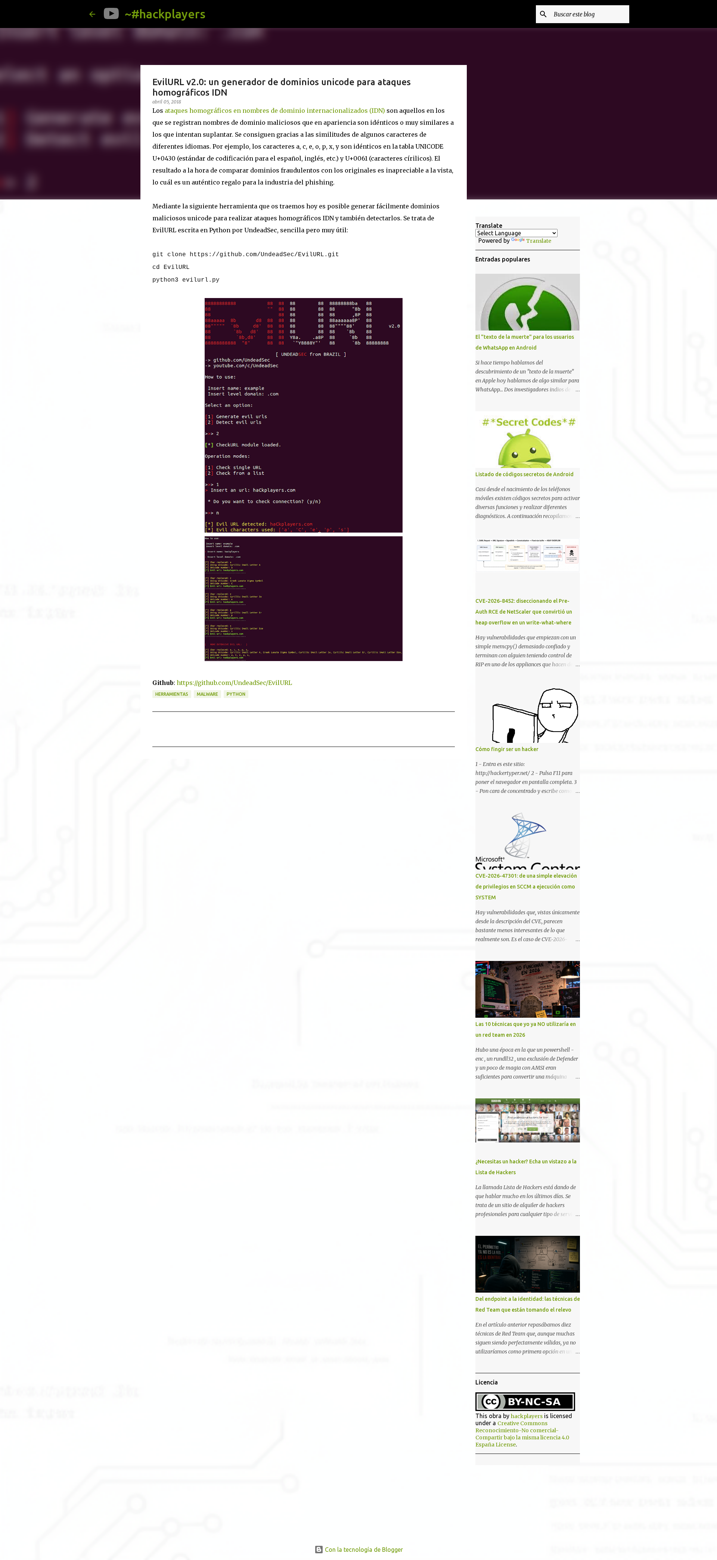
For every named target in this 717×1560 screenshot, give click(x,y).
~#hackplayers (165, 14)
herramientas (171, 694)
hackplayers (527, 1416)
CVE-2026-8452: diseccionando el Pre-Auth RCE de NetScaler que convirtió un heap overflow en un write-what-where (523, 612)
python (236, 694)
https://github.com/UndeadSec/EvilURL (234, 682)
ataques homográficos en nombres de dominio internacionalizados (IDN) (275, 110)
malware (207, 694)
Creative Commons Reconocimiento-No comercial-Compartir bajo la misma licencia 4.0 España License (522, 1434)
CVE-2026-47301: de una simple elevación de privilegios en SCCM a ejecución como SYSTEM (526, 886)
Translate (538, 241)
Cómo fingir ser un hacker (506, 749)
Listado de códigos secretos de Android (524, 474)
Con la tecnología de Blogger (363, 1549)
